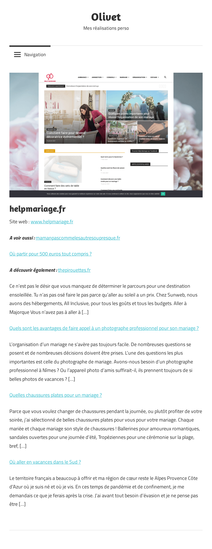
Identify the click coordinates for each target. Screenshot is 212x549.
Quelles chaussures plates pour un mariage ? (55, 395)
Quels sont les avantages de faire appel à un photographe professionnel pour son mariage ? (104, 328)
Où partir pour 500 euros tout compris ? (50, 253)
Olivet (106, 16)
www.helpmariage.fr (52, 221)
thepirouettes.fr (74, 270)
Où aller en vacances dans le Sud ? (45, 462)
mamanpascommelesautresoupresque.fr (78, 237)
